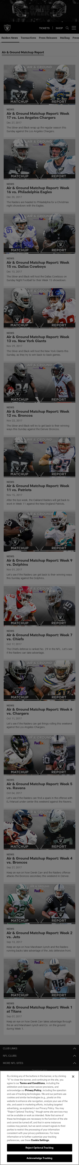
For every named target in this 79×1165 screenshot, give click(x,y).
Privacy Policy (33, 1090)
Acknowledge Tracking (40, 1158)
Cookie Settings (40, 1140)
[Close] (73, 1077)
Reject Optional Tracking (39, 1147)
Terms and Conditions (32, 1083)
